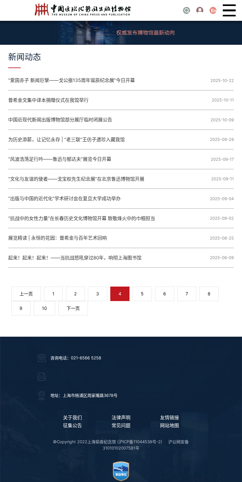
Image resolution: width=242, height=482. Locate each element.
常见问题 (121, 425)
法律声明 (121, 418)
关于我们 (72, 418)
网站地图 (169, 425)
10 (44, 308)
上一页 (26, 293)
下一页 (73, 308)
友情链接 (169, 418)
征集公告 (72, 425)
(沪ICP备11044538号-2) (139, 441)
